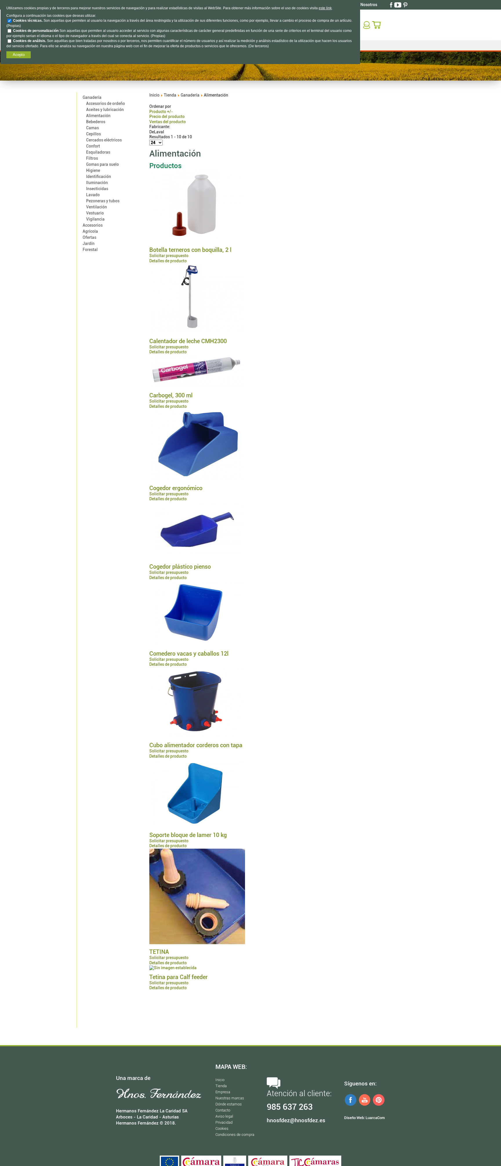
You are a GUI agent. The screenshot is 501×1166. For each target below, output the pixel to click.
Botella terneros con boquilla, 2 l (190, 249)
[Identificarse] (367, 24)
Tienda (170, 95)
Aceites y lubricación (105, 109)
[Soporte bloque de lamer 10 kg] (197, 825)
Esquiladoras (98, 152)
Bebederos (95, 121)
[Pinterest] (406, 4)
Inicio (154, 95)
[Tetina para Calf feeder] (173, 967)
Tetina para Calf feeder (178, 977)
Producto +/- (161, 111)
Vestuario (95, 213)
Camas (92, 127)
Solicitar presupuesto (168, 255)
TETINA (159, 951)
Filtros (92, 158)
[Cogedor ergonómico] (197, 478)
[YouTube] (398, 4)
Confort (93, 146)
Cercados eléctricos (104, 140)
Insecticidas (97, 188)
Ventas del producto (167, 121)
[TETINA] (197, 943)
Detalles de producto (168, 261)
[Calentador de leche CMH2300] (197, 332)
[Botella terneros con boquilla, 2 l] (197, 241)
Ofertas (89, 237)
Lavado (93, 194)
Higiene (93, 170)
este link (325, 8)
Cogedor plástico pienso (180, 566)
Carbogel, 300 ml (171, 395)
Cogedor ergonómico (175, 488)
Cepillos (93, 134)
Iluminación (97, 182)
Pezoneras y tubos (102, 201)
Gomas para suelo (102, 164)
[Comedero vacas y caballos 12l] (197, 644)
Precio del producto (167, 116)
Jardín (89, 243)
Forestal (90, 249)
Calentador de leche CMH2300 (188, 341)
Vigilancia (95, 219)
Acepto (19, 54)
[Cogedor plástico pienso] (197, 557)
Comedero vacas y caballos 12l (188, 653)
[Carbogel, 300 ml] (197, 386)
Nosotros (368, 4)
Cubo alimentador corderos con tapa (195, 745)
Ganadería (92, 97)
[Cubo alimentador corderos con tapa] (197, 736)
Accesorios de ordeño (105, 103)
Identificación (98, 176)
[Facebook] (392, 4)
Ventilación (96, 207)
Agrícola (90, 231)
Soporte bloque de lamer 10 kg (188, 835)
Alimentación (98, 115)
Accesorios (93, 225)
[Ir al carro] (377, 24)
